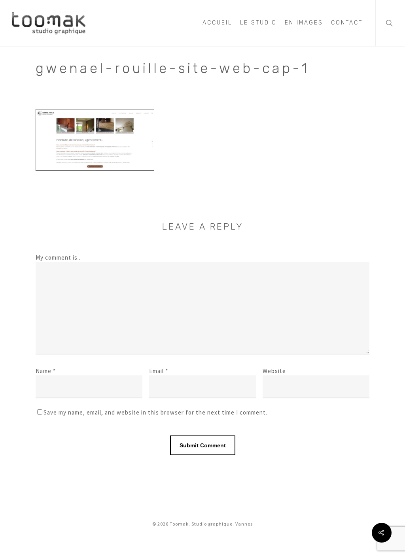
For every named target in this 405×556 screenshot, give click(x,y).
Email (158, 371)
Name (46, 371)
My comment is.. (58, 257)
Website (274, 371)
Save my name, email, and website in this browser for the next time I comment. (155, 412)
